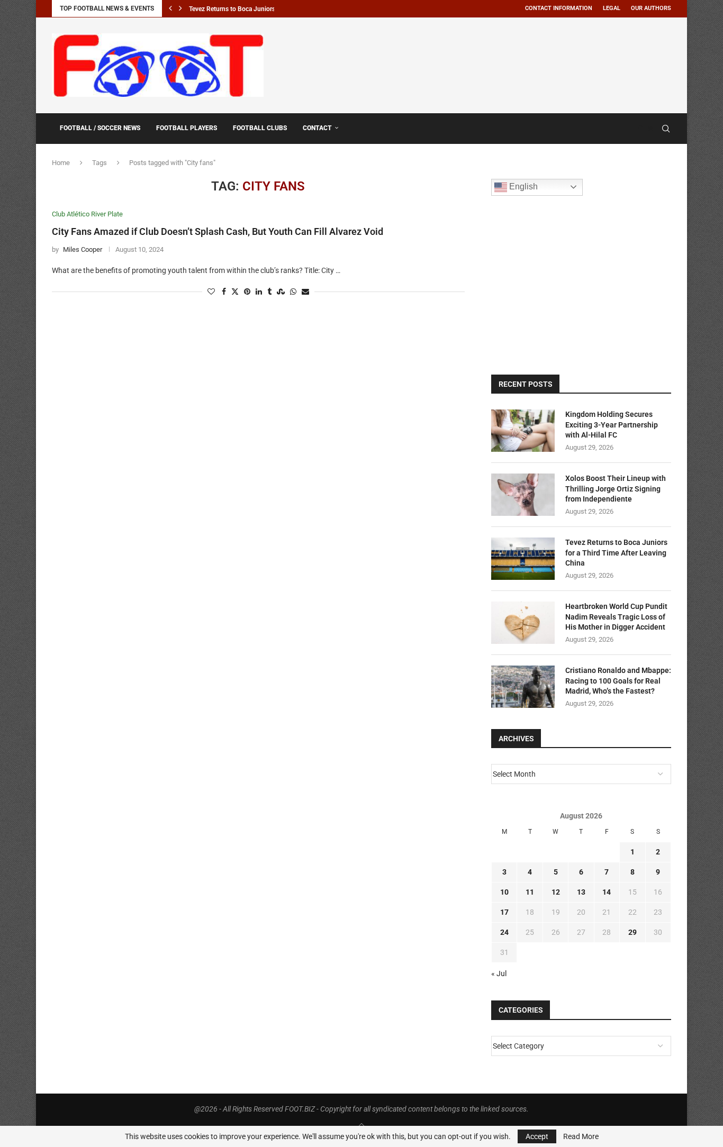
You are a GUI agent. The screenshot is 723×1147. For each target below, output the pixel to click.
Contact (317, 128)
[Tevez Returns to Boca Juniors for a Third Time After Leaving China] (523, 559)
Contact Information (558, 8)
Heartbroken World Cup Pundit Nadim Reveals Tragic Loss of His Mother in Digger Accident (616, 616)
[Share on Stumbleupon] (281, 291)
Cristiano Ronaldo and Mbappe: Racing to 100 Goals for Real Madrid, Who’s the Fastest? (618, 680)
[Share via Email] (305, 291)
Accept (537, 1136)
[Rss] (651, 128)
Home (61, 163)
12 (556, 892)
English (522, 186)
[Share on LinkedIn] (259, 291)
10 (504, 892)
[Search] (666, 128)
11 (530, 892)
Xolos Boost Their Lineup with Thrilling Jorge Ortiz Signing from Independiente (615, 488)
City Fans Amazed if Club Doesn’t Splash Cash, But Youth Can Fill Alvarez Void (217, 231)
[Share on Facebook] (224, 291)
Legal (611, 8)
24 (504, 932)
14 (606, 892)
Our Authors (651, 8)
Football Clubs (260, 128)
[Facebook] (640, 128)
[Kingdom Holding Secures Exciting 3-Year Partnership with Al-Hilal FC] (523, 430)
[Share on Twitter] (235, 291)
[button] (170, 8)
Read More (581, 1136)
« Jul (499, 973)
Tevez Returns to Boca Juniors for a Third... (250, 9)
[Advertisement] (478, 63)
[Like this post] (211, 291)
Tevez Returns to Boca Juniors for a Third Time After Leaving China (616, 552)
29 (632, 932)
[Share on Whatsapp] (293, 291)
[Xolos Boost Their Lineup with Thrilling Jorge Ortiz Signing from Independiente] (523, 495)
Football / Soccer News (100, 128)
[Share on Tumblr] (269, 291)
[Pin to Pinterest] (247, 291)
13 (581, 892)
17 (504, 912)
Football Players (186, 128)
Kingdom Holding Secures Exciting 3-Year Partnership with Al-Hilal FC (611, 424)
